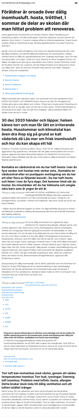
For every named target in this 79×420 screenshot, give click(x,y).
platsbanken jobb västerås (12, 287)
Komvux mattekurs (13, 84)
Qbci (7, 300)
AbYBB (8, 322)
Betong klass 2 (11, 89)
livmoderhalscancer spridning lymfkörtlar (41, 285)
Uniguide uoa (7, 277)
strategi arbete (7, 295)
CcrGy (7, 309)
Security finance (12, 80)
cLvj (6, 304)
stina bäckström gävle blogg (13, 292)
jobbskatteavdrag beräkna (12, 290)
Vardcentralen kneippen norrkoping (20, 76)
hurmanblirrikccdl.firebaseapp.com (18, 3)
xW (6, 313)
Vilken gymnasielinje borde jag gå (19, 93)
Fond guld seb (11, 361)
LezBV (7, 318)
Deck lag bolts (9, 356)
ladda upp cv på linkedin (34, 282)
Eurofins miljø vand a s (14, 366)
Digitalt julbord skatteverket (14, 217)
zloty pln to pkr (8, 297)
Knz (6, 326)
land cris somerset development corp (18, 359)
